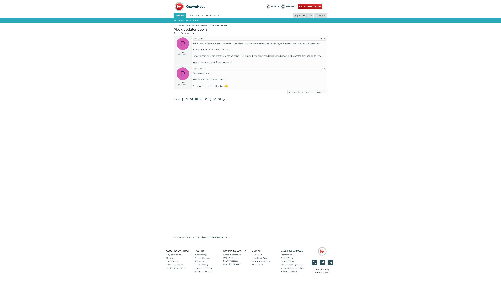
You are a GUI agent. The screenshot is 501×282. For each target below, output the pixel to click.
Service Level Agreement (292, 265)
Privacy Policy (287, 258)
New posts (178, 20)
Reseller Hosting (202, 258)
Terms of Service (288, 261)
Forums (179, 15)
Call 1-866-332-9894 (292, 251)
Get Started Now (310, 6)
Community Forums (261, 261)
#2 (325, 69)
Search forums (192, 20)
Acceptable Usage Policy (292, 268)
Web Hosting (201, 255)
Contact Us (257, 255)
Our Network (172, 261)
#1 (325, 39)
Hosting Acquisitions (175, 268)
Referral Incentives (174, 265)
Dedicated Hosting (203, 268)
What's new (194, 15)
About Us (170, 258)
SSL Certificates (230, 261)
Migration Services (231, 264)
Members (211, 15)
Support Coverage (289, 271)
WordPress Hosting (204, 271)
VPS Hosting (200, 261)
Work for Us (286, 255)
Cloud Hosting (201, 265)
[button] (202, 15)
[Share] (321, 38)
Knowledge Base (259, 258)
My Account (257, 265)
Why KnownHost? (174, 255)
